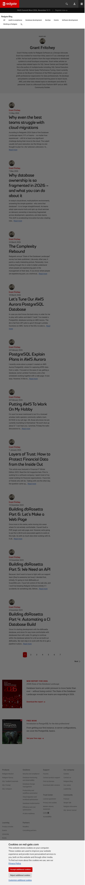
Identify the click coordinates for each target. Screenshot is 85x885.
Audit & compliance (15, 20)
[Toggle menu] (81, 4)
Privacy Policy (15, 863)
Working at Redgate (10, 24)
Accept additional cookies (20, 869)
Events (56, 20)
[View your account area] (74, 4)
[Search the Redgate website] (67, 4)
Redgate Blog (6, 16)
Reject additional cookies (20, 875)
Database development (33, 20)
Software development (70, 20)
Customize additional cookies (20, 880)
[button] (21, 24)
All (4, 20)
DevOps (48, 20)
